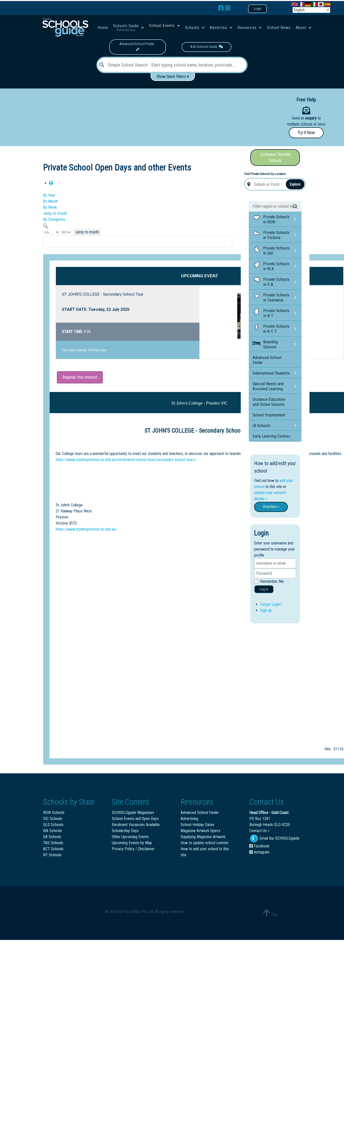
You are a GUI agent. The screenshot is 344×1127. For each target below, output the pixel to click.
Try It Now (306, 132)
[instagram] (227, 8)
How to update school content (204, 842)
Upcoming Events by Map (132, 842)
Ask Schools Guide (204, 47)
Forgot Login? (271, 604)
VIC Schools (52, 818)
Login (257, 9)
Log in (264, 589)
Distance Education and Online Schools (269, 402)
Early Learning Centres (271, 436)
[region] (134, 116)
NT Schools (52, 854)
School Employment (269, 414)
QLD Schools (53, 824)
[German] (308, 4)
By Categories (54, 219)
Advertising (189, 818)
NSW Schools (53, 812)
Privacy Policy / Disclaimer (133, 848)
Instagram (261, 852)
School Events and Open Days (135, 818)
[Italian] (314, 4)
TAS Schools (53, 842)
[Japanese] (321, 4)
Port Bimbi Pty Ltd (138, 911)
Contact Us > (259, 830)
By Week (50, 207)
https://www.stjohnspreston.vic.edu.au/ (86, 529)
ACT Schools (53, 848)
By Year (49, 195)
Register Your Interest (79, 377)
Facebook (261, 846)
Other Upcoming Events (130, 836)
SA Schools (52, 836)
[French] (301, 4)
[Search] (45, 225)
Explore (295, 184)
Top (273, 914)
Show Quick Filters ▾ (173, 76)
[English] (295, 4)
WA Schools (52, 830)
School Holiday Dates (197, 824)
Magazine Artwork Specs (200, 830)
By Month (50, 201)
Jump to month (55, 213)
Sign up (266, 610)
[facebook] (221, 8)
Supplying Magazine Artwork (203, 836)
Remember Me (272, 581)
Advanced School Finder (137, 44)
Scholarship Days (125, 830)
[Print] (51, 183)
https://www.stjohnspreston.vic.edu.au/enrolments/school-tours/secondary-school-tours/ (126, 459)
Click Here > (271, 507)
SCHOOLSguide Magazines (133, 812)
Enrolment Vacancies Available (136, 824)
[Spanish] (327, 4)
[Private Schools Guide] (65, 27)
